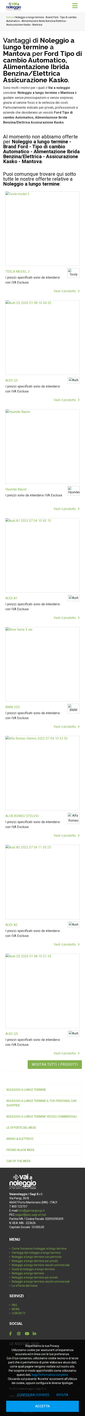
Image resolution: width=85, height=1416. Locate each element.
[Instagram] (20, 1334)
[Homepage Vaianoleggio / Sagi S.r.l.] (13, 6)
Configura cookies (33, 1395)
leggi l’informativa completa (50, 1374)
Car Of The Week (18, 1161)
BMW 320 (12, 707)
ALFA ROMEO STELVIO (22, 816)
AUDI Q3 (11, 380)
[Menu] (75, 6)
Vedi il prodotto (66, 291)
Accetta (42, 1406)
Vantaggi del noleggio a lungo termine (36, 1252)
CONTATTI (18, 1313)
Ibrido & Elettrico (19, 1138)
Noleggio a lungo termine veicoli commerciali (41, 1116)
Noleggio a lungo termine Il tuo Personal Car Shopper (41, 1103)
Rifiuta (62, 1395)
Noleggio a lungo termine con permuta (36, 1256)
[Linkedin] (36, 1334)
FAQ (14, 1305)
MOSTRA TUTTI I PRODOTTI (55, 1064)
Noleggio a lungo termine (26, 1089)
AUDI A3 (11, 925)
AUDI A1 (11, 598)
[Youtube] (28, 1334)
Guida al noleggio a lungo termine (33, 1269)
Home (9, 17)
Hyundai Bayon (16, 489)
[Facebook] (12, 1334)
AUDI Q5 (11, 1034)
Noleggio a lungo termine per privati (35, 1261)
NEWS (16, 1309)
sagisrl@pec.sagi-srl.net (30, 1214)
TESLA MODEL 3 (17, 271)
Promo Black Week (20, 1150)
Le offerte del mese (21, 1127)
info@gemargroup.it (31, 1210)
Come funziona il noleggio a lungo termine (39, 1248)
